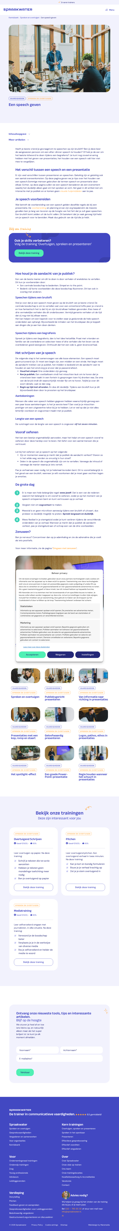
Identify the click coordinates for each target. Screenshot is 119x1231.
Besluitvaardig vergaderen (21, 1213)
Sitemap (64, 1225)
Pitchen (12, 1201)
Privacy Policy (37, 1225)
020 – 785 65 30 (73, 1208)
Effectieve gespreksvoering (74, 1140)
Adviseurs (13, 1177)
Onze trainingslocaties (72, 1173)
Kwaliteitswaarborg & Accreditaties (78, 1177)
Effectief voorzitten (71, 1144)
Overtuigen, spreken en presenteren (78, 1128)
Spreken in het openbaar (73, 1132)
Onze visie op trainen (71, 1164)
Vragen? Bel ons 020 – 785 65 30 (60, 2)
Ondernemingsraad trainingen (23, 1160)
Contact (65, 1185)
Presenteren (67, 1136)
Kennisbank (14, 17)
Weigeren (60, 654)
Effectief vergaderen (71, 1149)
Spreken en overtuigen (29, 17)
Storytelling (14, 1197)
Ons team (66, 1168)
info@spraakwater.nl (71, 1211)
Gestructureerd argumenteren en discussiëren (31, 1217)
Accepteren (32, 654)
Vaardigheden (17, 99)
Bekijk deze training (29, 253)
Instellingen (88, 654)
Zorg (11, 1168)
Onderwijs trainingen (19, 1164)
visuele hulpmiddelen (71, 191)
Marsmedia (105, 1225)
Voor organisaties (17, 1140)
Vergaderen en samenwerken (23, 1136)
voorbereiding (39, 207)
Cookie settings (51, 1225)
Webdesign (93, 1225)
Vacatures (66, 1181)
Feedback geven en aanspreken (24, 1205)
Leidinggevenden (17, 1181)
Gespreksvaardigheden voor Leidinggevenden (30, 1209)
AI (63, 1215)
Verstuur (25, 1072)
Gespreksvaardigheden (20, 1132)
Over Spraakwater (70, 1160)
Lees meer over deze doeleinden (36, 647)
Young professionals (18, 1173)
